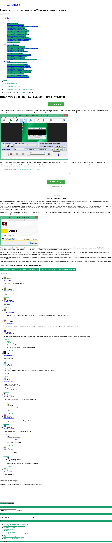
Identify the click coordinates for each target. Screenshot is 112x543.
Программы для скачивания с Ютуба (18, 34)
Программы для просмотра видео (17, 29)
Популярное (7, 18)
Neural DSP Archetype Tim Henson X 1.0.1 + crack (18, 534)
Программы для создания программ (17, 75)
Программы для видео (10, 83)
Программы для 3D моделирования (17, 64)
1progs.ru (13, 4)
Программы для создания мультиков (18, 40)
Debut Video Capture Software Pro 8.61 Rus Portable (30, 166)
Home (5, 80)
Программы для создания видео (16, 36)
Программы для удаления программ (17, 51)
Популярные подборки (10, 44)
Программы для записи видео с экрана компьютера (22, 26)
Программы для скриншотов (15, 74)
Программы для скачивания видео (17, 33)
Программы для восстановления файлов (19, 72)
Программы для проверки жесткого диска (19, 70)
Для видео (7, 22)
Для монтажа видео (13, 45)
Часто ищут (7, 61)
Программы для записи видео (12, 86)
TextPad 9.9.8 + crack (10, 527)
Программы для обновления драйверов (18, 66)
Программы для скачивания (15, 69)
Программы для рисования (15, 53)
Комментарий (4, 497)
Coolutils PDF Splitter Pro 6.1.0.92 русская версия (18, 524)
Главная (6, 17)
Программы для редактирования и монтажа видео (22, 59)
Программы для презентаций (15, 50)
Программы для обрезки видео (16, 28)
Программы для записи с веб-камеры (18, 31)
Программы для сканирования (16, 58)
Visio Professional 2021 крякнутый (14, 537)
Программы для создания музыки (17, 62)
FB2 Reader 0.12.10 (9, 530)
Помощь (6, 20)
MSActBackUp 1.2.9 (9, 535)
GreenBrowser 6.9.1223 (10, 532)
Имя (1, 500)
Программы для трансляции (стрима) (18, 37)
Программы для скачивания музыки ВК (19, 55)
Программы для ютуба (13, 42)
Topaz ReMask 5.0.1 (9, 529)
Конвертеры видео (12, 23)
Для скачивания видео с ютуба (16, 47)
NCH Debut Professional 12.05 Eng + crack (27, 169)
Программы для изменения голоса (17, 56)
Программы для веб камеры (15, 25)
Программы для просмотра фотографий (19, 67)
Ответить (6, 286)
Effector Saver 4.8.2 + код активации (14, 526)
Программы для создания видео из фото (19, 39)
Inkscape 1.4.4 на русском (11, 538)
